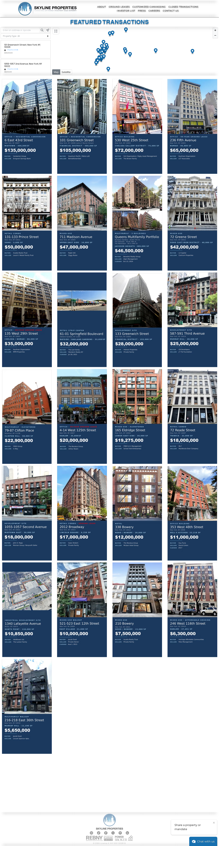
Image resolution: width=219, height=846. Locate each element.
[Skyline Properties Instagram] (91, 833)
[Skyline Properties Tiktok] (98, 833)
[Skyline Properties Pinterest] (120, 833)
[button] (101, 6)
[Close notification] (213, 822)
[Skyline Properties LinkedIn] (127, 833)
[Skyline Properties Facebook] (105, 833)
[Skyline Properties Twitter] (113, 833)
